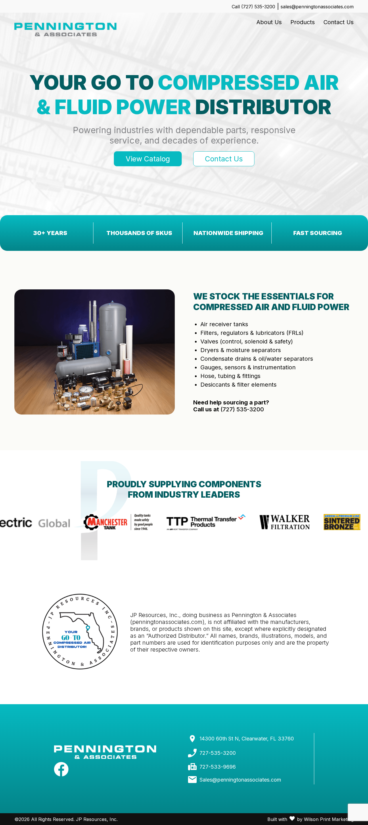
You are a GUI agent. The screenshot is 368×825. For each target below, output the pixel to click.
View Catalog (148, 158)
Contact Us (338, 22)
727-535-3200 (218, 753)
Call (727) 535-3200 (253, 6)
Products (302, 22)
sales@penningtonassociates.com (317, 6)
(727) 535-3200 (242, 409)
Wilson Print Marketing (329, 819)
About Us (269, 22)
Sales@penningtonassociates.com (240, 780)
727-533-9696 (218, 767)
